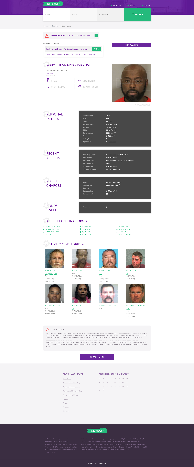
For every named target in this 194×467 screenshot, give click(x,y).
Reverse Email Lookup (71, 383)
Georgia (55, 26)
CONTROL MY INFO (97, 357)
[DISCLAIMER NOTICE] (96, 35)
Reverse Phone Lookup (72, 387)
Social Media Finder (71, 395)
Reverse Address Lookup (72, 391)
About (132, 5)
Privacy (66, 407)
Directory (117, 5)
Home (45, 26)
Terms (65, 403)
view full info (131, 45)
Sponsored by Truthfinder (51, 43)
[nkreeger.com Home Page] (53, 4)
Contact (147, 5)
